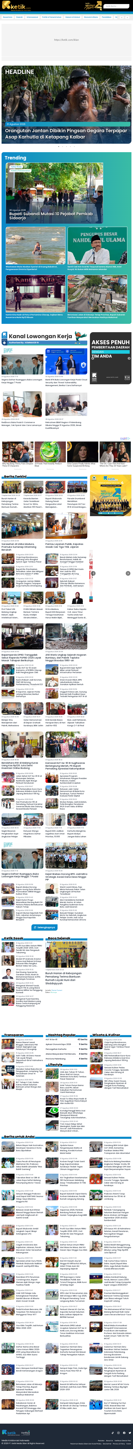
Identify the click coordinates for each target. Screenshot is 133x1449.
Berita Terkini (15, 477)
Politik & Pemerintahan (51, 17)
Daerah (19, 17)
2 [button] (62, 146)
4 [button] (70, 146)
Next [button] (129, 105)
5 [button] (74, 146)
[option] (66, 105)
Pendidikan (106, 17)
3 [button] (66, 146)
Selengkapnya (46, 927)
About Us (109, 1440)
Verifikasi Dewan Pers (123, 1440)
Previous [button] (4, 105)
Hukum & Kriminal (72, 17)
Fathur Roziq (16, 167)
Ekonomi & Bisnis (91, 17)
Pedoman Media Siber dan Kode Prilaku (85, 1444)
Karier (129, 1444)
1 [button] (58, 146)
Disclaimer (107, 1444)
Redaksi (101, 1440)
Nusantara (7, 17)
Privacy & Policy (119, 1444)
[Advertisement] (66, 42)
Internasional (32, 17)
